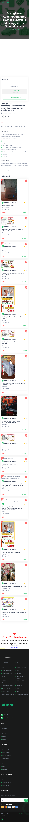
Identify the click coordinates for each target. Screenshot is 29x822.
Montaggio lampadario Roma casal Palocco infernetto (12, 230)
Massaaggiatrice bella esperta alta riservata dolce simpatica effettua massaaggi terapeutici (12, 508)
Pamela (14, 85)
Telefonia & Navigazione (8, 694)
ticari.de (4, 763)
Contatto (4, 733)
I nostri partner (5, 758)
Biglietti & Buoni (20, 680)
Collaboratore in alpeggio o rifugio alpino (14, 586)
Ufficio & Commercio (7, 670)
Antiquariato (5, 662)
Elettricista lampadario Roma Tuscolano (14, 612)
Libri (3, 667)
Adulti (17, 691)
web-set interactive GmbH (15, 813)
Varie (17, 688)
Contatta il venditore (15, 97)
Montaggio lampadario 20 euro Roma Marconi (13, 342)
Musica (4, 680)
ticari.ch (4, 761)
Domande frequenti (6, 779)
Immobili (18, 673)
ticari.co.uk (4, 769)
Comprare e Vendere (7, 749)
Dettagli (24, 212)
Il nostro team (5, 731)
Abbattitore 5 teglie (7, 205)
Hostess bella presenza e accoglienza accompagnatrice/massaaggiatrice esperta (13, 485)
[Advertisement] (14, 53)
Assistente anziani (7, 249)
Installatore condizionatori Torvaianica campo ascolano (13, 384)
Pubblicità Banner (6, 752)
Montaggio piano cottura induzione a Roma (13, 317)
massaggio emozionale (9, 464)
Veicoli (3, 676)
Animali (18, 683)
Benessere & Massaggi (22, 694)
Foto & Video (19, 665)
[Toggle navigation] (27, 2)
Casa (17, 670)
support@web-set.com (9, 718)
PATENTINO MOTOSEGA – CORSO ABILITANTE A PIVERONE (11, 421)
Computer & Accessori (7, 673)
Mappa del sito (5, 785)
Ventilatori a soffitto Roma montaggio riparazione (13, 273)
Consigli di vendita (6, 782)
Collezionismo (5, 683)
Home (11, 29)
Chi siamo (4, 728)
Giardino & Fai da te (21, 667)
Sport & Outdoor (6, 688)
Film (17, 662)
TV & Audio (19, 685)
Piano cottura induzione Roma (11, 446)
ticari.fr (3, 766)
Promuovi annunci (6, 755)
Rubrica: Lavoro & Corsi (10, 202)
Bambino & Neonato (7, 665)
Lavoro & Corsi (5, 691)
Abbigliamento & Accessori (19, 677)
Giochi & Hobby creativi (7, 685)
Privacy (4, 739)
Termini (4, 736)
